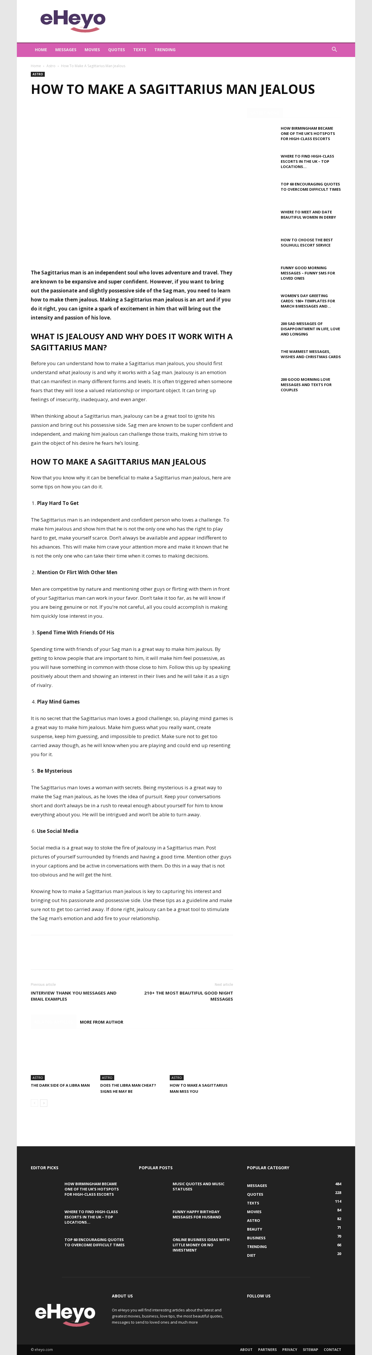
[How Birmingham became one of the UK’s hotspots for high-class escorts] (261, 136)
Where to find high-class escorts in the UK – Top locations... (307, 161)
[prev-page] (34, 1103)
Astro (51, 65)
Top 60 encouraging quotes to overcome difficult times (311, 186)
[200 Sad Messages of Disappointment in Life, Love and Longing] (261, 331)
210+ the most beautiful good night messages (188, 996)
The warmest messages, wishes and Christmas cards (311, 354)
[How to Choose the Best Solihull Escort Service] (261, 247)
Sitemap (310, 1349)
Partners (267, 1349)
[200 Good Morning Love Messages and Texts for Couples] (261, 387)
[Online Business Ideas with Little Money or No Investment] (153, 1247)
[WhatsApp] (77, 113)
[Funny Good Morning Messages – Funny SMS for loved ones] (261, 275)
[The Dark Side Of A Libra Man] (62, 1058)
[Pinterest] (63, 113)
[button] (334, 50)
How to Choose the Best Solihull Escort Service (307, 242)
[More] (90, 113)
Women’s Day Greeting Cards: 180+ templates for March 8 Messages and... (308, 301)
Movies (92, 49)
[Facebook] (36, 113)
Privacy (289, 1349)
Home (41, 49)
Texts (139, 49)
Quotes (116, 49)
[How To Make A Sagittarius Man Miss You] (201, 1058)
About (246, 1349)
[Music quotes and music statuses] (153, 1191)
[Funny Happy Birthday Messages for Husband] (153, 1219)
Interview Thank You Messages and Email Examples (74, 996)
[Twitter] (50, 113)
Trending (165, 49)
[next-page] (43, 1103)
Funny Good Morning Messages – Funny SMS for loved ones (308, 273)
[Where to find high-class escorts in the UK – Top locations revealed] (261, 163)
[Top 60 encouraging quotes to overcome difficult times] (261, 191)
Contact (332, 1349)
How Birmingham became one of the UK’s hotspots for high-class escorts (308, 133)
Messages (65, 49)
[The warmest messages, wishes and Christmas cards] (261, 359)
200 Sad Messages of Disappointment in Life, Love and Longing (310, 329)
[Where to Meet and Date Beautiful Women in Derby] (261, 219)
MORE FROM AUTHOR (101, 1022)
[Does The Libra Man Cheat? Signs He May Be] (132, 1058)
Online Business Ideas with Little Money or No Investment (201, 1245)
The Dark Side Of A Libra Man (60, 1085)
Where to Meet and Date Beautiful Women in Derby (308, 214)
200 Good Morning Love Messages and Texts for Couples (306, 384)
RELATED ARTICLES (53, 1022)
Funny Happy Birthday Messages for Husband (197, 1214)
